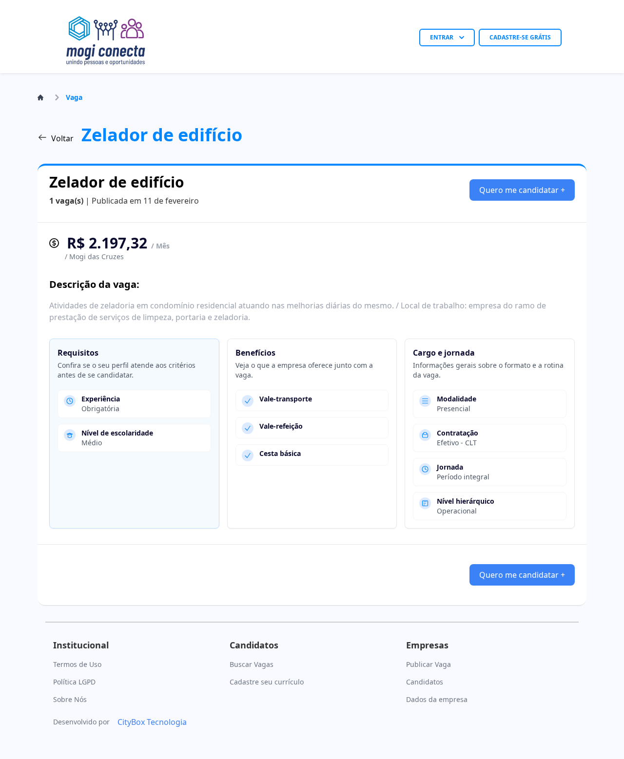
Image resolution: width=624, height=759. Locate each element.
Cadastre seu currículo (267, 681)
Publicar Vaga (428, 664)
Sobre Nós (70, 699)
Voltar (62, 138)
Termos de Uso (77, 664)
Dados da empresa (437, 699)
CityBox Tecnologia (152, 722)
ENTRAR (441, 37)
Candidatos (424, 681)
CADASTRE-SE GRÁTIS (520, 37)
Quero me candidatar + (522, 190)
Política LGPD (74, 681)
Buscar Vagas (251, 664)
